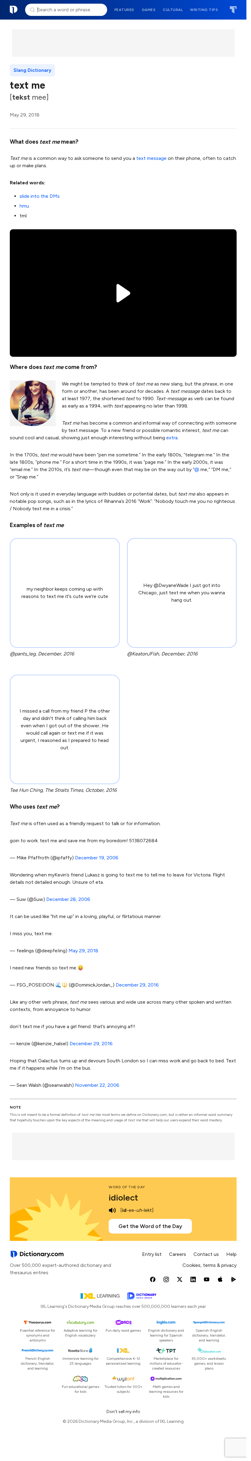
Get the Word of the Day (150, 1226)
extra (172, 438)
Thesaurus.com (233, 9)
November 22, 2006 (97, 1085)
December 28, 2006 (68, 899)
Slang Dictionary (32, 70)
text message (151, 158)
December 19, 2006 (96, 858)
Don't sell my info (123, 1411)
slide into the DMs (40, 196)
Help (231, 1254)
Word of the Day (127, 1187)
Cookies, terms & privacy (209, 1265)
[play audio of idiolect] (112, 1210)
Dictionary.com (14, 10)
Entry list (152, 1254)
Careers (177, 1254)
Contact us (206, 1254)
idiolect (123, 1197)
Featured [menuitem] (124, 10)
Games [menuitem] (149, 10)
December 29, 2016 (137, 985)
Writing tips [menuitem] (204, 10)
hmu (24, 206)
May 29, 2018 (83, 951)
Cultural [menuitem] (173, 10)
